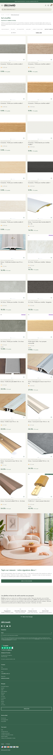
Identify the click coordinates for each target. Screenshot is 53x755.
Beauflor (2, 688)
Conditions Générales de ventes (7, 734)
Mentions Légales (4, 736)
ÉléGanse (3, 693)
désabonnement (37, 638)
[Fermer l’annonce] (52, 1)
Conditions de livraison (5, 733)
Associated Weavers (5, 686)
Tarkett (2, 703)
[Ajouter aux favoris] (24, 60)
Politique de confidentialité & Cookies (8, 738)
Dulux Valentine (4, 691)
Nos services (3, 718)
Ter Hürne (39, 603)
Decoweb (2, 14)
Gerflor (2, 694)
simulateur (26, 708)
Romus (2, 699)
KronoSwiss (33, 603)
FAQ (2, 729)
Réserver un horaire (5, 678)
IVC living (3, 696)
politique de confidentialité (7, 639)
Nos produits (3, 721)
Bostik (2, 689)
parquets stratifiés (27, 598)
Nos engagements (4, 719)
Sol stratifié (7, 14)
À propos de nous (4, 731)
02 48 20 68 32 (4, 669)
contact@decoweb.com (5, 673)
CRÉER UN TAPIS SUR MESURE (26, 581)
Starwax (2, 701)
